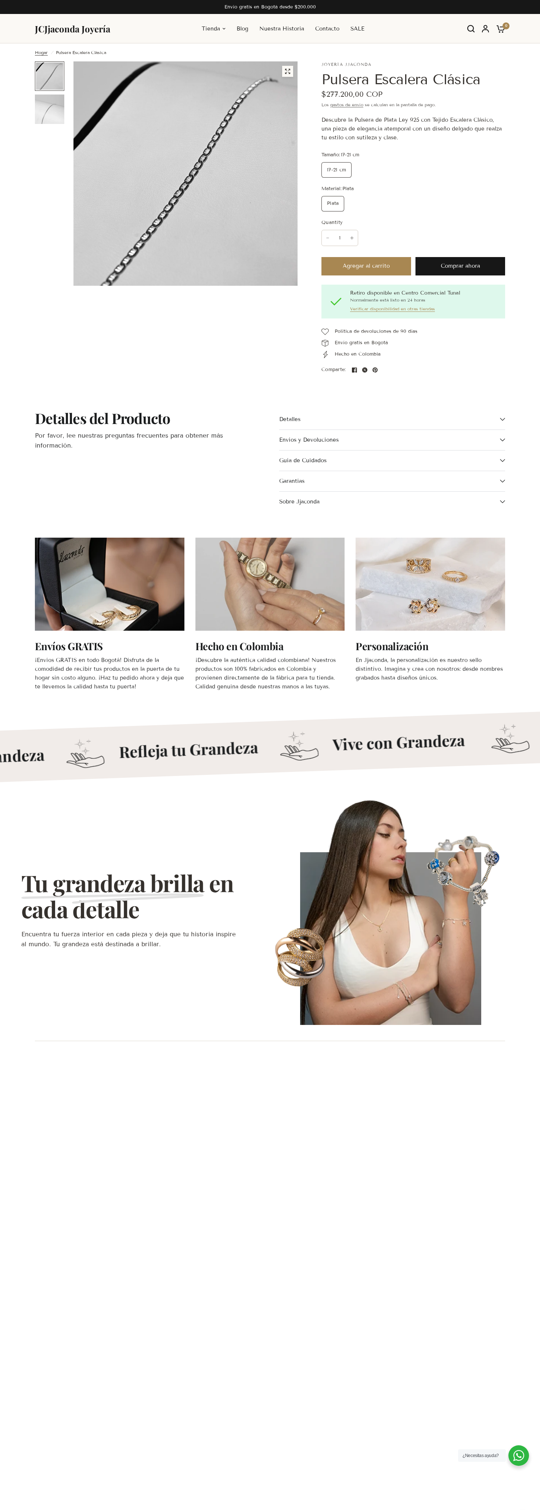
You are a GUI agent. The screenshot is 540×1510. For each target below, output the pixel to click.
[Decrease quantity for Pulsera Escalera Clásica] (328, 238)
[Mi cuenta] (485, 28)
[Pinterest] (375, 370)
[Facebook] (354, 370)
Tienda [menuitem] (211, 28)
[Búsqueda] (471, 28)
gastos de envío (346, 104)
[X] (364, 370)
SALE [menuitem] (357, 28)
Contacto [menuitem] (327, 28)
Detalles (289, 419)
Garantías (292, 481)
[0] (499, 28)
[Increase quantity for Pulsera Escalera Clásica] (352, 238)
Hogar (41, 52)
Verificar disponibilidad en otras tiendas (392, 309)
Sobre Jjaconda (299, 501)
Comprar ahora (460, 266)
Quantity (332, 222)
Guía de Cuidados (303, 460)
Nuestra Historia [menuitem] (281, 28)
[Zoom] (287, 71)
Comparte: (333, 369)
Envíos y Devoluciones (309, 440)
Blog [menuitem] (242, 28)
